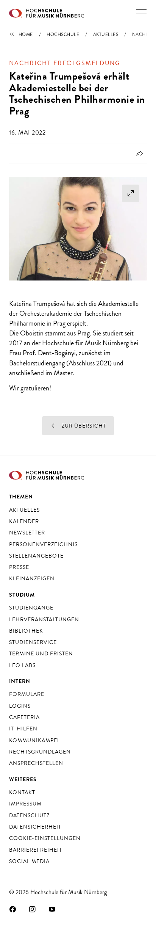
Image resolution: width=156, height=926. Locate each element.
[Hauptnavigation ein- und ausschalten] (141, 12)
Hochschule (63, 34)
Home (26, 34)
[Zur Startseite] (46, 12)
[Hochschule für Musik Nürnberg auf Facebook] (13, 908)
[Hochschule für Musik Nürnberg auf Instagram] (32, 908)
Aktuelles (106, 34)
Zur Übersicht (83, 425)
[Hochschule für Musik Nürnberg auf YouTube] (52, 908)
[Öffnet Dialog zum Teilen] (138, 153)
